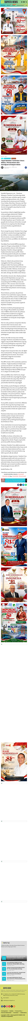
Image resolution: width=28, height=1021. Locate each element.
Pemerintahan (14, 158)
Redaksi (11, 1011)
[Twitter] (21, 485)
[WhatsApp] (26, 485)
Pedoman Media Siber (6, 1012)
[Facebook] (18, 485)
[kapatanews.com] (10, 1)
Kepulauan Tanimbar (7, 158)
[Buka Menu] (24, 2)
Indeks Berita (23, 1012)
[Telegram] (23, 485)
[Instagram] (7, 1006)
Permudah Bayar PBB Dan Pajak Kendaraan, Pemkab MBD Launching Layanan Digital (15, 963)
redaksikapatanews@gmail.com (9, 1000)
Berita (2, 158)
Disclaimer (15, 1012)
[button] (22, 2)
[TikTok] (12, 1006)
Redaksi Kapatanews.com (8, 167)
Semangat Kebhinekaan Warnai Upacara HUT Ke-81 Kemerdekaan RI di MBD (16, 978)
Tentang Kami (4, 1011)
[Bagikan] (26, 167)
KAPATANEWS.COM (20, 1015)
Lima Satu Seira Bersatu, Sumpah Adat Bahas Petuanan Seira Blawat (16, 973)
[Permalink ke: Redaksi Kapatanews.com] (2, 167)
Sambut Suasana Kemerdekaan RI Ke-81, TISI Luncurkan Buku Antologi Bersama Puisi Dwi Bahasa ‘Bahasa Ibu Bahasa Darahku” (16, 968)
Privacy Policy (18, 1011)
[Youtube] (9, 1006)
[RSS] (14, 1006)
